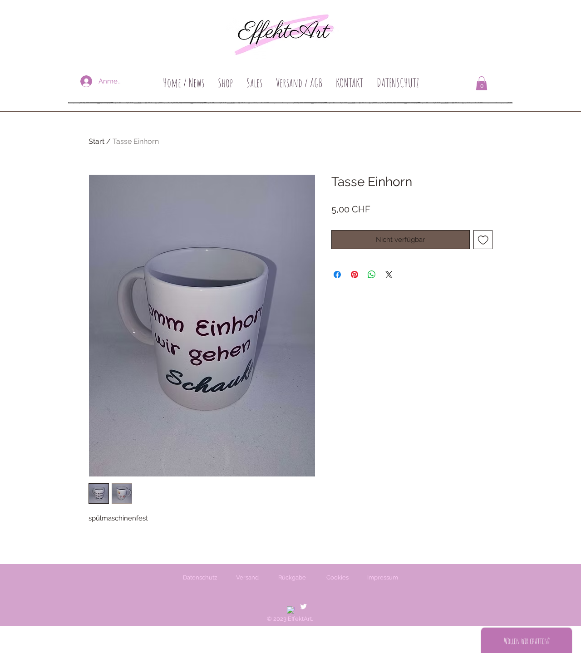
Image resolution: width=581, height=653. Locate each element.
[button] (481, 83)
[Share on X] (389, 274)
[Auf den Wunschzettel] (483, 240)
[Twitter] (303, 606)
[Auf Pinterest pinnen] (354, 274)
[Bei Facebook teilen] (337, 274)
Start (96, 141)
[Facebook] (291, 610)
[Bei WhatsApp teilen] (371, 274)
